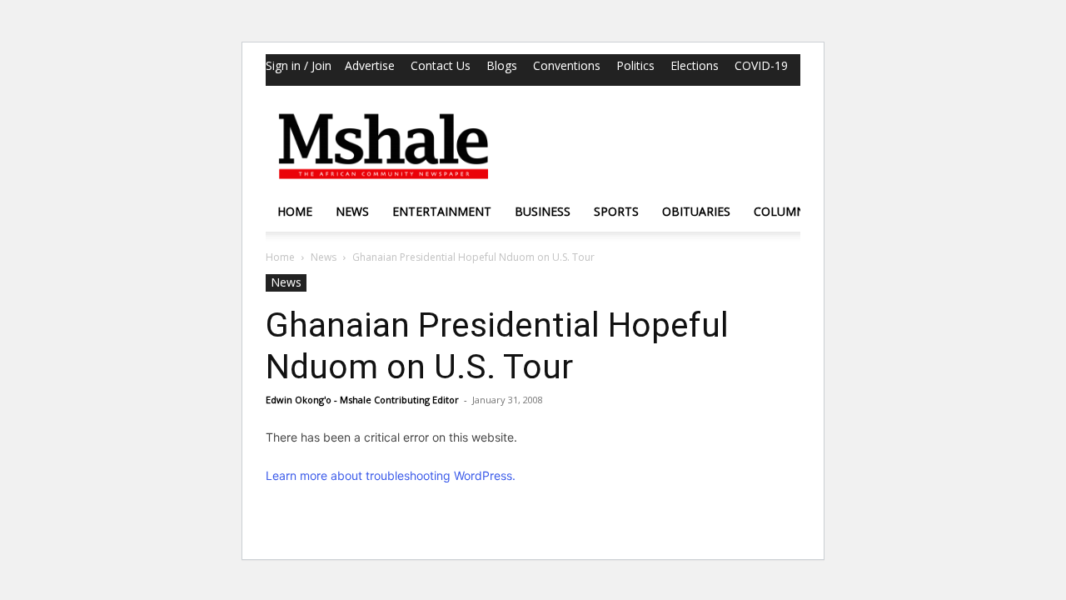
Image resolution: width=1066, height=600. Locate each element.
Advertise (370, 65)
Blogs (501, 65)
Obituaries (696, 211)
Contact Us (441, 65)
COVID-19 (761, 65)
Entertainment (441, 211)
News (352, 211)
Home (294, 211)
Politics (635, 65)
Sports (616, 211)
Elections (694, 65)
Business (542, 211)
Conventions (566, 65)
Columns (783, 211)
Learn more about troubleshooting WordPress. (391, 475)
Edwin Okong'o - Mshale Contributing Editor (362, 399)
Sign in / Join (298, 65)
